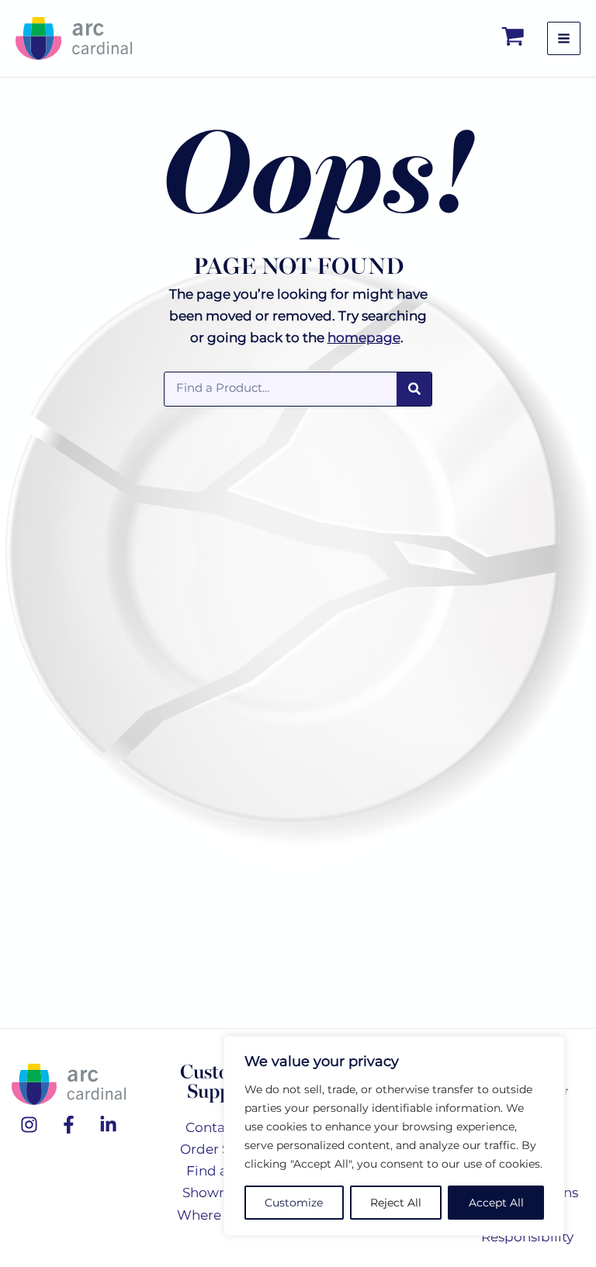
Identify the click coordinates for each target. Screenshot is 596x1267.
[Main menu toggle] (563, 38)
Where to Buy (222, 1215)
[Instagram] (29, 1125)
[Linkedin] (108, 1125)
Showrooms (222, 1192)
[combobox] (281, 387)
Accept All (496, 1203)
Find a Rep (221, 1171)
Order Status (221, 1149)
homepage (363, 337)
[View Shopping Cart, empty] (513, 38)
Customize (294, 1203)
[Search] (414, 389)
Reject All (395, 1203)
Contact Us (221, 1127)
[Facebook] (69, 1125)
